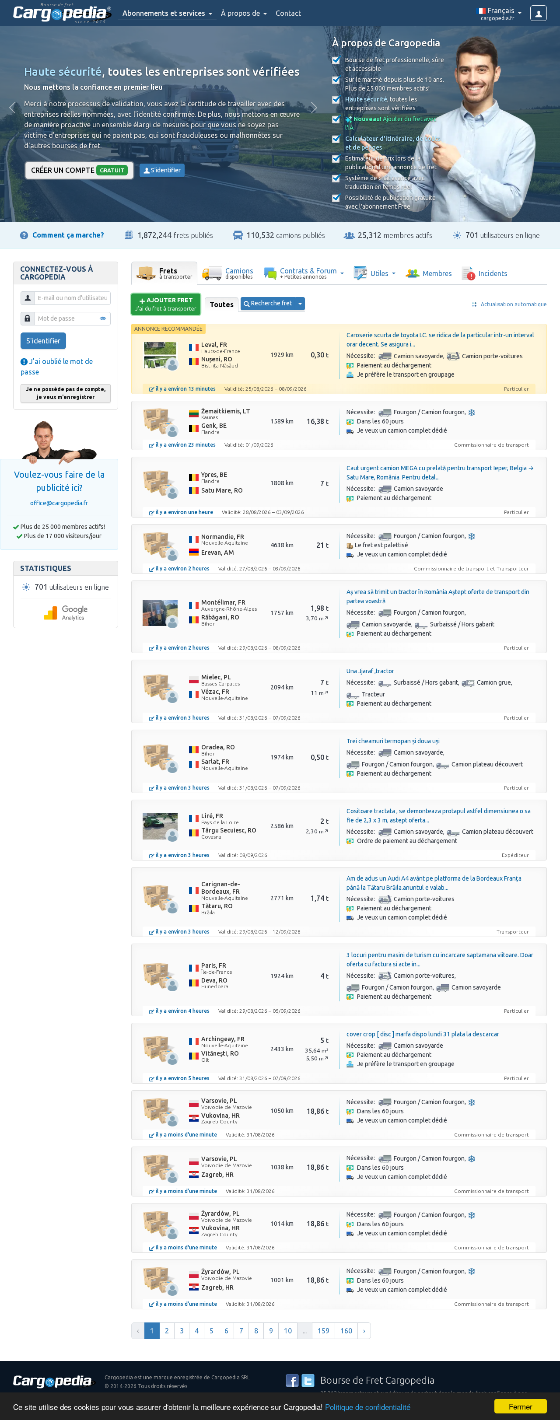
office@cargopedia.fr (59, 503)
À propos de (241, 13)
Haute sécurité (63, 71)
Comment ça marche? (68, 235)
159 (323, 1331)
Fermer (520, 1406)
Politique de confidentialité (367, 1406)
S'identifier (165, 170)
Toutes (222, 304)
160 (346, 1331)
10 (288, 1331)
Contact (288, 13)
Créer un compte (77, 170)
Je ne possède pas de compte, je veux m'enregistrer (65, 393)
